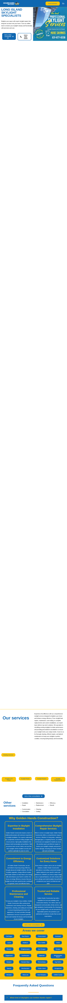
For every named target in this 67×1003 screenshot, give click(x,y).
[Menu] (63, 3)
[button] (53, 3)
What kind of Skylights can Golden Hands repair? (31, 998)
